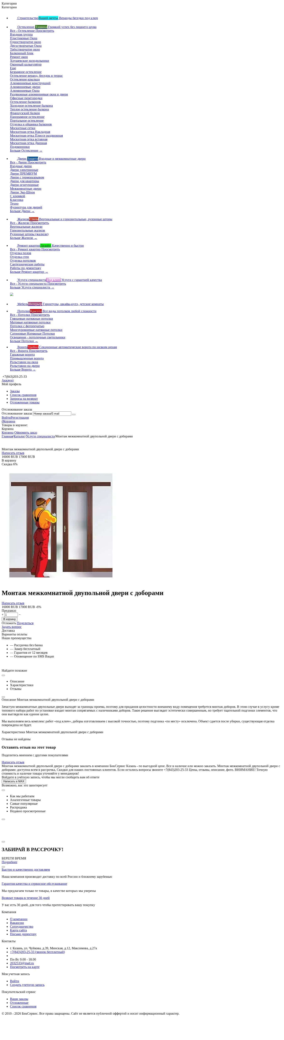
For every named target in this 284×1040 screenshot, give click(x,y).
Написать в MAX (13, 781)
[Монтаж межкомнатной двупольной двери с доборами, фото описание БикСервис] (61, 583)
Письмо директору (23, 934)
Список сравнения (23, 395)
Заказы (15, 391)
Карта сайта (18, 930)
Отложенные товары (25, 402)
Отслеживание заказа (17, 413)
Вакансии (17, 923)
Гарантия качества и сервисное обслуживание (34, 883)
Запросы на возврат (24, 398)
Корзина (8, 432)
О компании (18, 919)
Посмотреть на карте (25, 967)
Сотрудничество (21, 926)
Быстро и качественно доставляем (26, 869)
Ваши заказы (19, 999)
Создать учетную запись (27, 985)
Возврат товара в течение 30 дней (26, 898)
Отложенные (19, 1002)
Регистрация (20, 417)
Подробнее (9, 862)
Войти (6, 417)
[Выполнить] (73, 414)
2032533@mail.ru (22, 963)
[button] (25, 623)
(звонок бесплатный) (37, 952)
